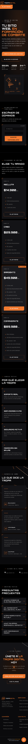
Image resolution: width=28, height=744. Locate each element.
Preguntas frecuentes (8, 722)
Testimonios (6, 719)
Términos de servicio (7, 729)
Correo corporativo (23, 710)
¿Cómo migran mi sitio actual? (12, 616)
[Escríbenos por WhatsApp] (23, 739)
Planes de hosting (23, 700)
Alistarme (6, 6)
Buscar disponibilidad (13, 139)
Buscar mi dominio (11, 59)
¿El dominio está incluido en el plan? (12, 609)
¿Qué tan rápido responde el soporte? (13, 624)
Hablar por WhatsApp (14, 676)
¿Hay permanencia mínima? (11, 632)
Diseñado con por (14, 739)
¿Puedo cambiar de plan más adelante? (12, 601)
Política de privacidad (8, 725)
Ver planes (14, 681)
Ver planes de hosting (13, 54)
